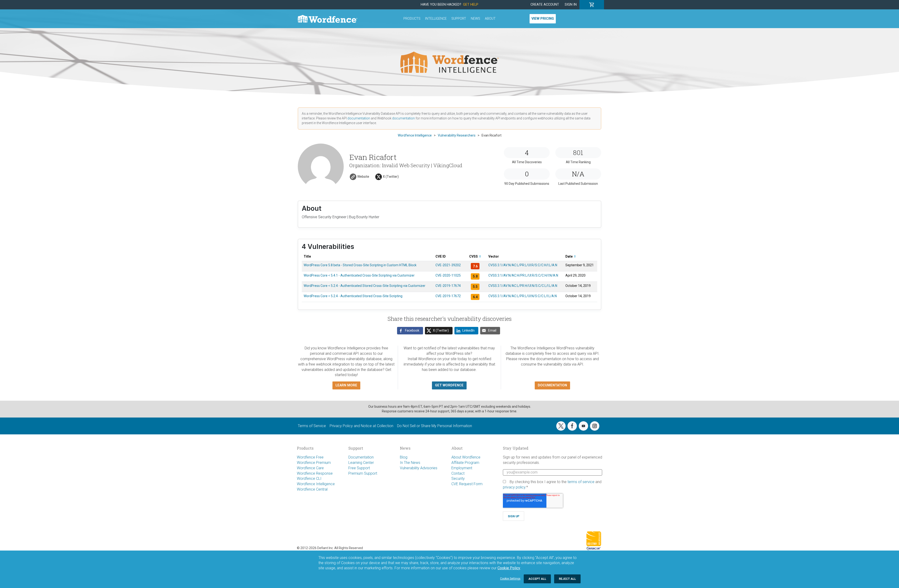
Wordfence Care (310, 468)
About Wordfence (465, 457)
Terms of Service (312, 426)
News (475, 19)
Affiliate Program (465, 462)
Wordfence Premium (314, 462)
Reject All (567, 579)
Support (458, 19)
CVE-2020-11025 (448, 275)
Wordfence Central (312, 489)
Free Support (359, 468)
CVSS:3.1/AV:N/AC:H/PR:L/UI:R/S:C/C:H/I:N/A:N (523, 275)
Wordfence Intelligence (316, 484)
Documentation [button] (552, 385)
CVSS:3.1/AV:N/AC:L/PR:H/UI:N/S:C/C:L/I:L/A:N (522, 286)
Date (569, 256)
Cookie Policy (508, 568)
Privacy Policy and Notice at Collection (361, 426)
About (490, 19)
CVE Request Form (467, 484)
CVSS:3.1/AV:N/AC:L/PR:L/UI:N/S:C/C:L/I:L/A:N (522, 296)
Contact (457, 473)
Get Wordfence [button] (449, 385)
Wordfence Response (315, 473)
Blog (403, 457)
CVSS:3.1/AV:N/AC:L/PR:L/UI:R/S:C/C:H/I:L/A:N (522, 265)
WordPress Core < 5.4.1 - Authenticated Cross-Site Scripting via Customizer (359, 275)
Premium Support (362, 473)
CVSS (474, 256)
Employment (461, 468)
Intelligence (436, 19)
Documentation (361, 457)
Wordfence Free (310, 457)
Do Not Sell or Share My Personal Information (434, 426)
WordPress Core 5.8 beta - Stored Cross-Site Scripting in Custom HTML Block (360, 265)
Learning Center (361, 462)
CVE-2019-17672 (448, 296)
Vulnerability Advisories (418, 468)
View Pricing (542, 19)
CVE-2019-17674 (448, 286)
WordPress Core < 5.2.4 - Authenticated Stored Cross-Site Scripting (353, 296)
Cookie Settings (510, 578)
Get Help (470, 5)
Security (458, 478)
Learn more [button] (346, 385)
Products (411, 19)
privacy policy (514, 487)
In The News (410, 462)
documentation (358, 118)
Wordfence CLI (309, 478)
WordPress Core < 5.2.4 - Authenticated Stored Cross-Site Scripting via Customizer (364, 286)
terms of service (580, 482)
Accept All (537, 579)
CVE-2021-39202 (448, 265)
